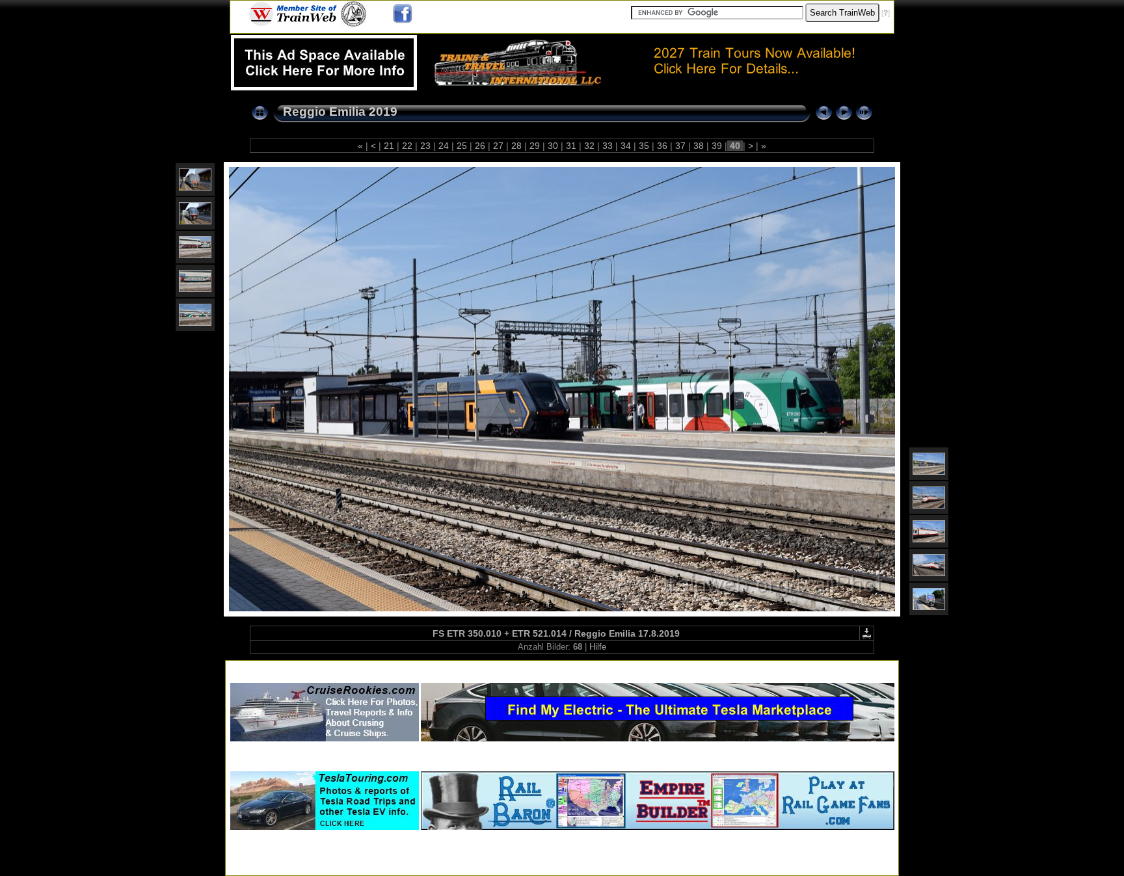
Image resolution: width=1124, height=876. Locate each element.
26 (480, 145)
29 (534, 145)
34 (626, 145)
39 (717, 145)
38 (698, 145)
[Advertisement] (562, 669)
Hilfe (597, 647)
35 (644, 145)
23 (425, 145)
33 (607, 145)
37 (680, 145)
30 (553, 145)
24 (443, 145)
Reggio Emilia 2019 (340, 111)
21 (389, 145)
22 (407, 145)
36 (662, 145)
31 (571, 145)
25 (462, 145)
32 (589, 145)
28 (516, 145)
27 (498, 145)
